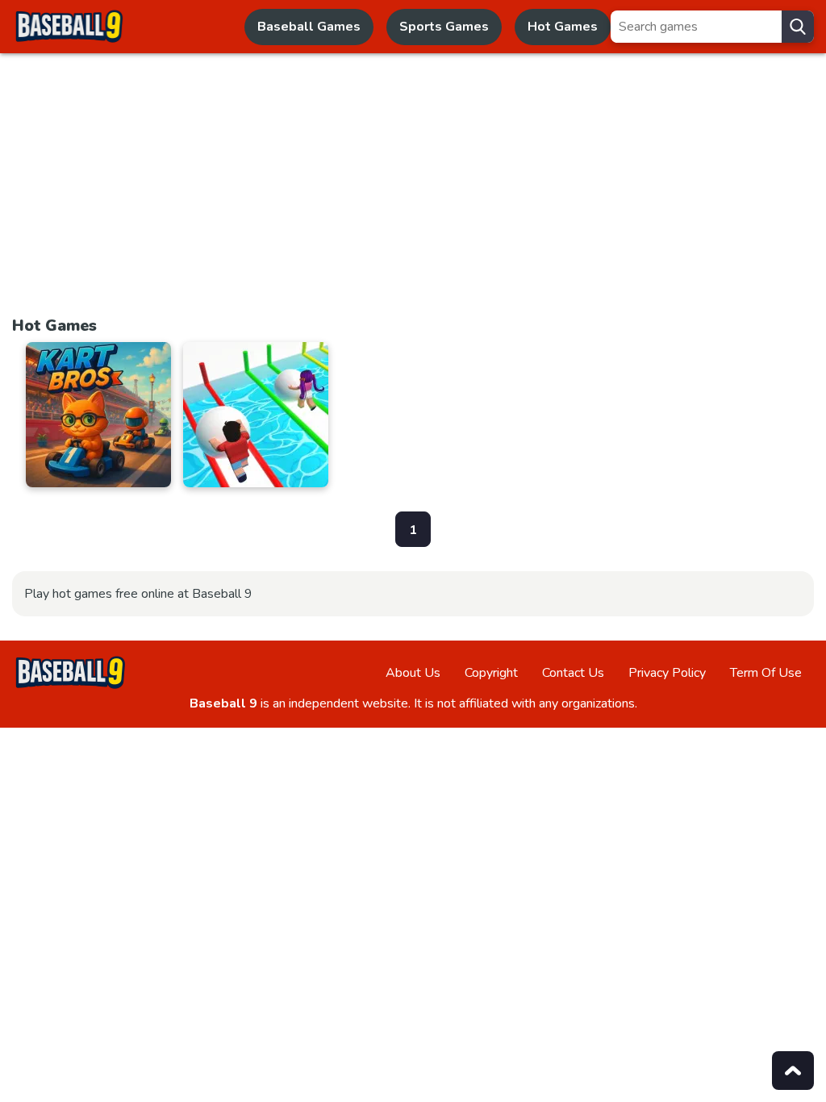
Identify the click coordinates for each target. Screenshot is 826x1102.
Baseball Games (309, 26)
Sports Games (444, 26)
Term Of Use (766, 673)
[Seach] (798, 26)
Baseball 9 (223, 703)
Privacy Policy (667, 673)
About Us (413, 673)
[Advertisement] (413, 192)
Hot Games (563, 26)
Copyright (491, 673)
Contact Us (573, 673)
